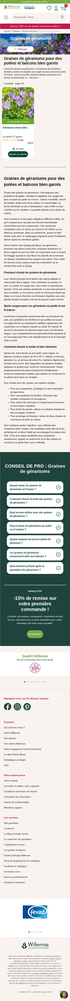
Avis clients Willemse (14, 743)
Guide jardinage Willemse (17, 855)
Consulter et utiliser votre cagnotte (21, 786)
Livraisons (9, 828)
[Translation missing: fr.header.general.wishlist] (49, 8)
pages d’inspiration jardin (43, 973)
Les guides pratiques (14, 850)
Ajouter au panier (18, 155)
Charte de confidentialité (16, 802)
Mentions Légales (13, 807)
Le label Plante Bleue (15, 754)
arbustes (17, 961)
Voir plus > (34, 78)
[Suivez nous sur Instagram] (17, 706)
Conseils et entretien (14, 882)
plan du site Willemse (17, 983)
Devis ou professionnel (15, 877)
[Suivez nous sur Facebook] (7, 706)
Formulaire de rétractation (17, 796)
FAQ (6, 765)
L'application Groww (14, 844)
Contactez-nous (12, 871)
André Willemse (12, 733)
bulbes (58, 958)
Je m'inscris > (35, 634)
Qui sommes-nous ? (14, 727)
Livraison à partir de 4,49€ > (35, 1)
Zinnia (28, 266)
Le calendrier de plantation (17, 839)
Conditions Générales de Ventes (20, 791)
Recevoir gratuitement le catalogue (22, 860)
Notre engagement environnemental (22, 749)
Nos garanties (11, 823)
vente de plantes (52, 956)
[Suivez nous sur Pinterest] (27, 706)
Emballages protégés (15, 760)
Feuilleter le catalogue (15, 866)
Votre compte (11, 780)
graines (52, 958)
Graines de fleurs (32, 245)
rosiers (25, 961)
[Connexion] (56, 8)
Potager (11, 255)
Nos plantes (10, 738)
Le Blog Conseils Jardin (16, 833)
